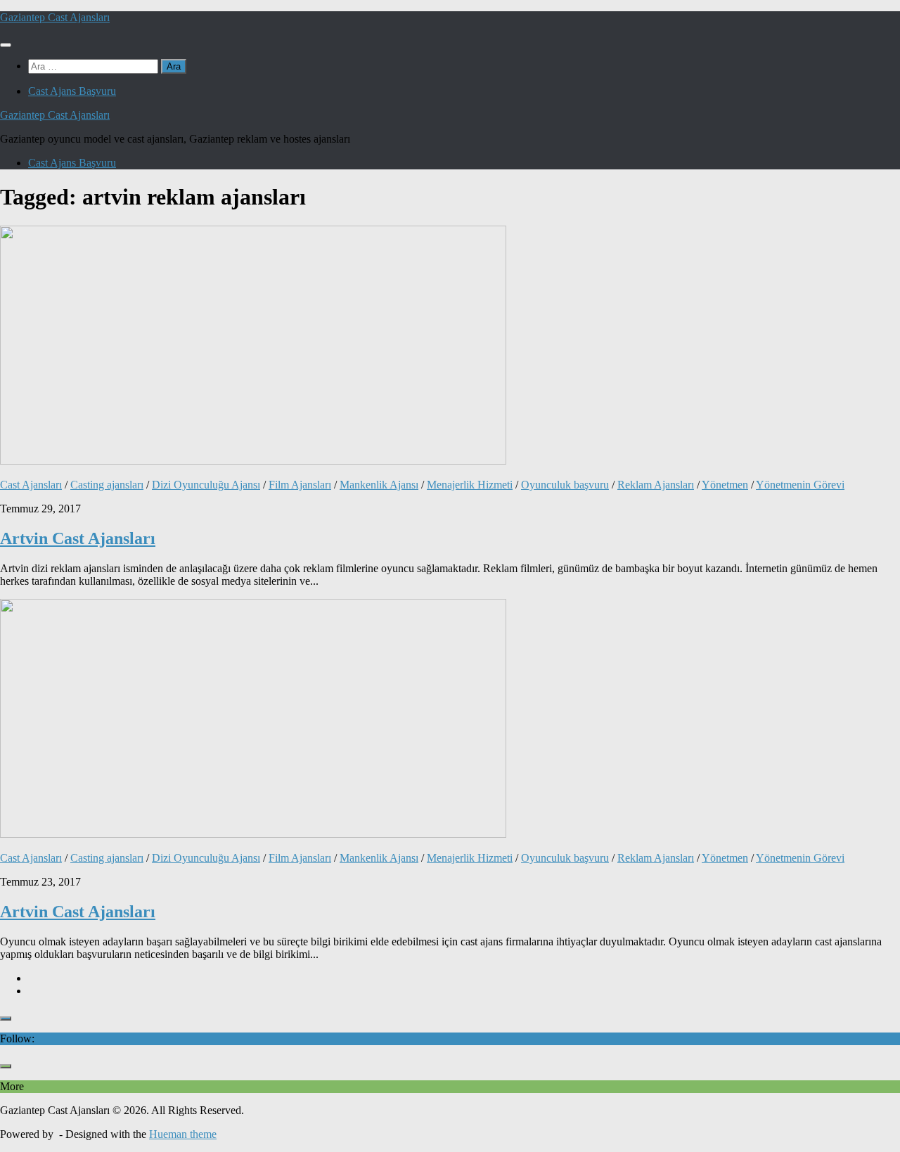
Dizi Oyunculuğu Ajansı (206, 485)
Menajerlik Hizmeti (470, 485)
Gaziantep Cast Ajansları (55, 17)
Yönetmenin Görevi (800, 485)
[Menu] (5, 45)
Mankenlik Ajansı (379, 485)
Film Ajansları (300, 485)
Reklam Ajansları (655, 485)
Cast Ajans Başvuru (72, 91)
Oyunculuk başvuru (565, 485)
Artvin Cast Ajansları (77, 538)
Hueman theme (183, 1134)
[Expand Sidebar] (5, 1018)
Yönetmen (725, 485)
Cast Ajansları (31, 485)
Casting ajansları (106, 485)
